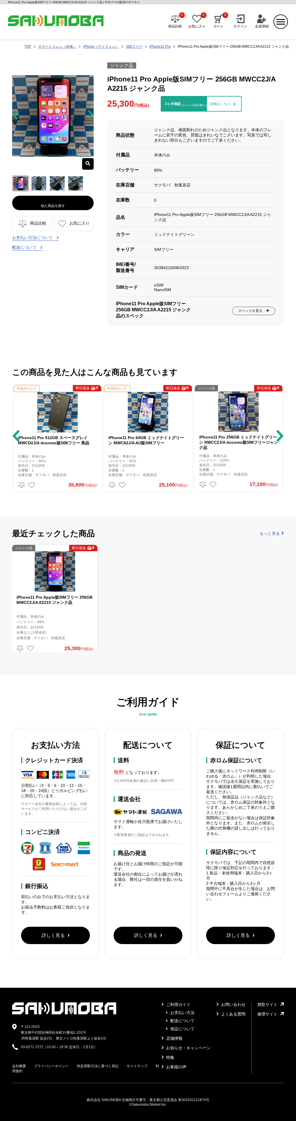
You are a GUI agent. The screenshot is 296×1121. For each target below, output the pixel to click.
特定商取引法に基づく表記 (98, 1066)
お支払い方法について (33, 237)
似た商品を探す (53, 206)
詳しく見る (53, 935)
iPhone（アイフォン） (101, 47)
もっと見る (270, 533)
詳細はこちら (220, 104)
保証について (182, 1028)
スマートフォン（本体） (57, 47)
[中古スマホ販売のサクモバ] (64, 1013)
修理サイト (267, 1014)
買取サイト (267, 1004)
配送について (25, 247)
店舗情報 (173, 1038)
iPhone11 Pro (160, 47)
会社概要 (19, 1066)
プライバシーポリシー (51, 1066)
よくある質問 (232, 1014)
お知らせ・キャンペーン (188, 1048)
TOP (27, 47)
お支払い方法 (182, 1012)
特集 (169, 1057)
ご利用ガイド (177, 1004)
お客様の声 (175, 1067)
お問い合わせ (232, 1004)
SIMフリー (134, 47)
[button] (16, 436)
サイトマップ (137, 1066)
